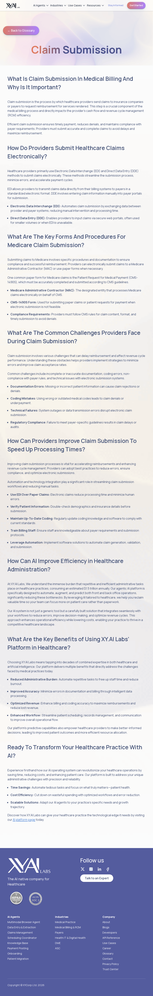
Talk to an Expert (97, 878)
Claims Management (20, 932)
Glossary (107, 953)
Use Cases (75, 5)
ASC (57, 948)
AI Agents (39, 5)
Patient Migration (18, 958)
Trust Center (110, 969)
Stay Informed (115, 5)
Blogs (105, 927)
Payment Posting (17, 948)
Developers (109, 932)
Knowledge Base (17, 943)
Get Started (136, 5)
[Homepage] (13, 5)
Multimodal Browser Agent (23, 922)
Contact (107, 958)
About (106, 922)
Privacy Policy (110, 964)
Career (106, 948)
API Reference (111, 938)
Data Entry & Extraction (21, 927)
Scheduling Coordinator (22, 938)
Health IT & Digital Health (70, 938)
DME (58, 943)
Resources (94, 5)
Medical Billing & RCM (68, 927)
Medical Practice (65, 922)
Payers (59, 932)
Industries (56, 5)
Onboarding (14, 953)
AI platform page (24, 820)
